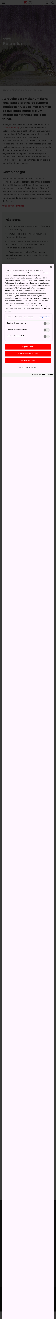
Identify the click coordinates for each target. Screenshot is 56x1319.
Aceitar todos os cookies (28, 353)
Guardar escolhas (28, 360)
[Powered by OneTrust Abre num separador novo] (42, 375)
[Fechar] (51, 267)
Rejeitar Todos (28, 347)
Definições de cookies (28, 367)
